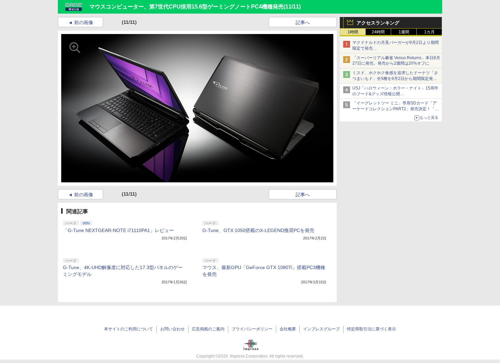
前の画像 (83, 22)
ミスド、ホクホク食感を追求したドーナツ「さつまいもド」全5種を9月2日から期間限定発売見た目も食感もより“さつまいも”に (395, 78)
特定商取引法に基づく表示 (371, 329)
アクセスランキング (377, 23)
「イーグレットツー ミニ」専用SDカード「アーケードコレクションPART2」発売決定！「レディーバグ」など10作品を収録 (395, 109)
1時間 (353, 32)
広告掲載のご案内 (208, 329)
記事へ (303, 22)
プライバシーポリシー (252, 329)
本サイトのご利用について (128, 329)
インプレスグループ (321, 329)
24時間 (378, 32)
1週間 (404, 32)
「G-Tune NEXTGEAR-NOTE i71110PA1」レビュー (118, 230)
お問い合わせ (172, 329)
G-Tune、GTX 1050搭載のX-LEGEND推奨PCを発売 (258, 230)
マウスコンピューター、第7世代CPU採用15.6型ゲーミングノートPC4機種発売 (186, 7)
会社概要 (288, 329)
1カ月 (429, 32)
